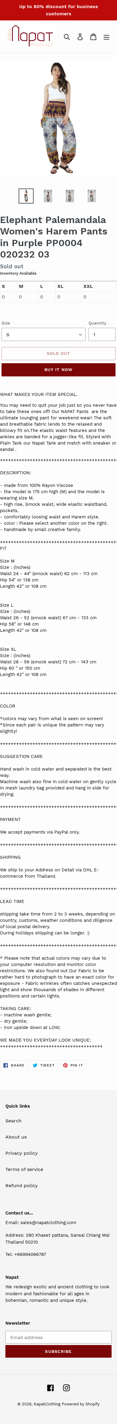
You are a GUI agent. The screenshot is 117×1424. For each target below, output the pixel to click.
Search (13, 1121)
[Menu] (106, 37)
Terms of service (24, 1169)
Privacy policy (21, 1153)
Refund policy (21, 1185)
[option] (26, 196)
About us (16, 1137)
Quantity (97, 323)
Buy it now (58, 369)
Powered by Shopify (81, 1404)
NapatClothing (47, 1404)
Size (6, 323)
